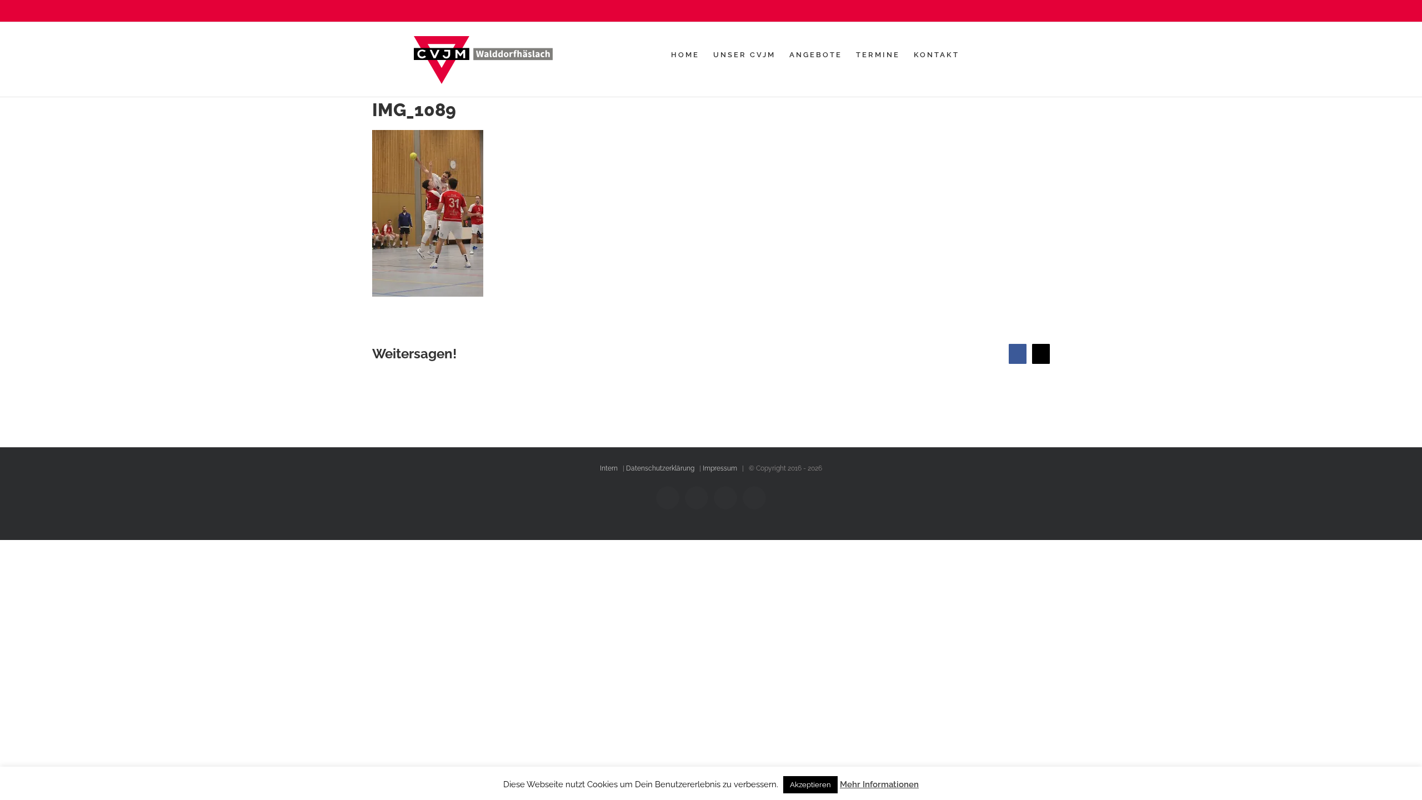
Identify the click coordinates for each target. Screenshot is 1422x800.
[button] (990, 54)
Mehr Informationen (879, 784)
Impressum (720, 468)
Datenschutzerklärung (660, 468)
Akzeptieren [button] (810, 785)
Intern (609, 468)
